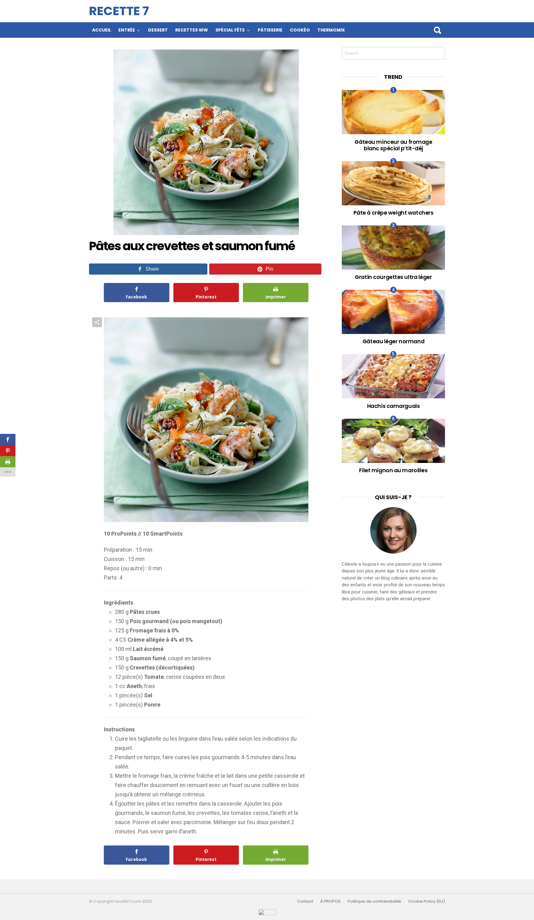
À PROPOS (330, 901)
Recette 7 (119, 10)
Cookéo (300, 30)
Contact (305, 901)
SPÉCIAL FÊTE (230, 30)
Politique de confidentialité (374, 901)
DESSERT (158, 30)
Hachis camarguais (393, 406)
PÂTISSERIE (270, 30)
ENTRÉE (126, 30)
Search (437, 30)
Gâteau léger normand (393, 341)
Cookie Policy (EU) (426, 901)
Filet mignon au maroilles (393, 470)
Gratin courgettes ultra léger (393, 277)
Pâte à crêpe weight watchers (394, 212)
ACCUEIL (101, 30)
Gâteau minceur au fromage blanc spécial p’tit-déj (393, 145)
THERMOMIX (331, 30)
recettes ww (191, 30)
